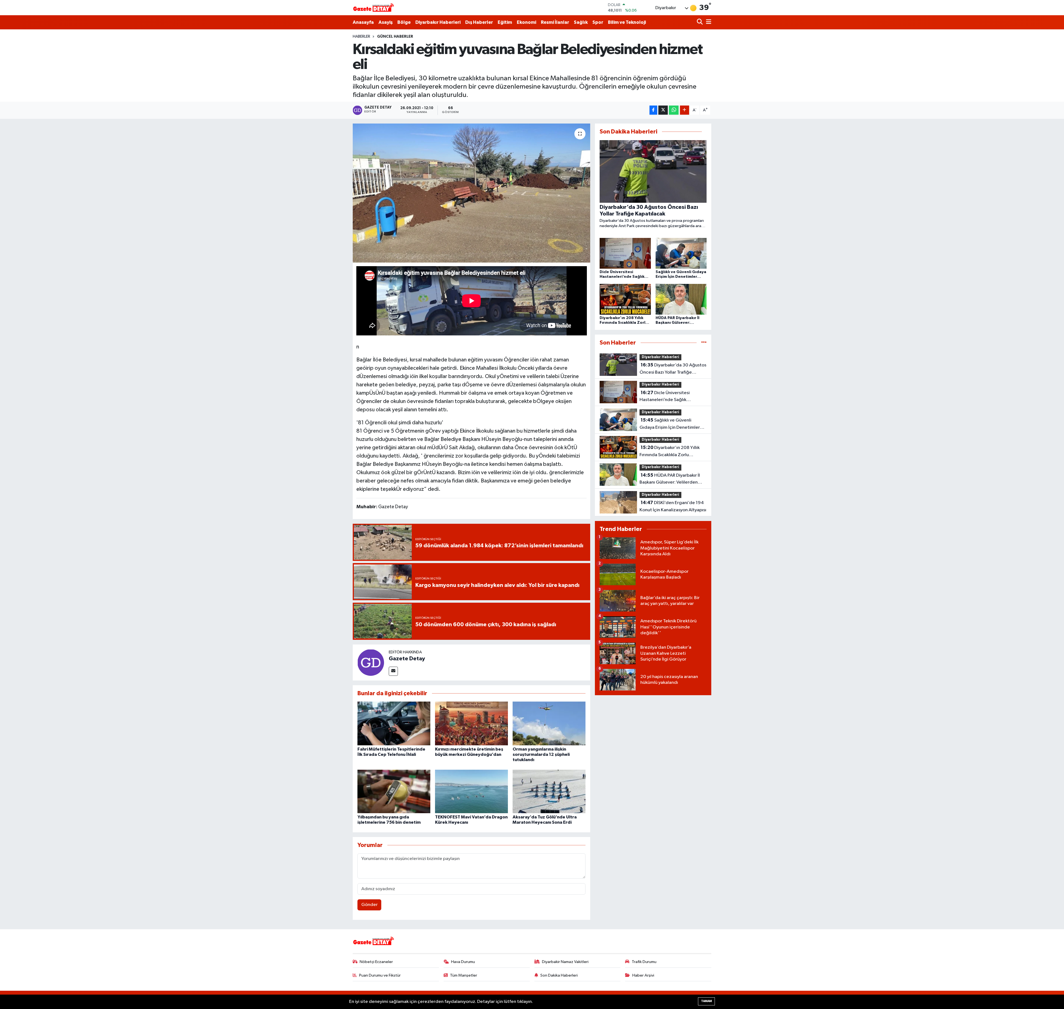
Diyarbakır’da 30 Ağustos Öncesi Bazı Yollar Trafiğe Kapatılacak (673, 369)
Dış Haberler (479, 22)
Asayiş (385, 22)
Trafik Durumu (644, 962)
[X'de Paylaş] (663, 110)
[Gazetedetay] (373, 7)
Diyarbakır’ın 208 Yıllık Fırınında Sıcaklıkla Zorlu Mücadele (670, 451)
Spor (597, 22)
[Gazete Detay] (370, 662)
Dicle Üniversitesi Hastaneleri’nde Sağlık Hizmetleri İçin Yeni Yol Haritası (671, 397)
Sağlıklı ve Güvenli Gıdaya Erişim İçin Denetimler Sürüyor (670, 424)
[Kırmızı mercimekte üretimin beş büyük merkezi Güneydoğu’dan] (471, 723)
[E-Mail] (393, 671)
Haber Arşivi (643, 975)
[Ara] (700, 22)
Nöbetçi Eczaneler (376, 962)
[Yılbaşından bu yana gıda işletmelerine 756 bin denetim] (393, 791)
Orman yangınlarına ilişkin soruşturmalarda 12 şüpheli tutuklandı (541, 754)
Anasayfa (363, 22)
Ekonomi (526, 22)
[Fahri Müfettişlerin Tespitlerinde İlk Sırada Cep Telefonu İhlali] (393, 723)
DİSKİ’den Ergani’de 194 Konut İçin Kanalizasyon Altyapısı (673, 506)
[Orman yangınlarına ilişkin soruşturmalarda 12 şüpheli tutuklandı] (549, 723)
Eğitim (505, 22)
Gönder (369, 904)
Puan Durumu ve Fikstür (380, 975)
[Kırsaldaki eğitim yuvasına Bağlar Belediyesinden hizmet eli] (471, 193)
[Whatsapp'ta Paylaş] (674, 110)
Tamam (706, 1001)
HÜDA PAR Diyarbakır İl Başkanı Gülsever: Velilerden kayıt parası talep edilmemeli (670, 479)
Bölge (404, 22)
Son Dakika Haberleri (559, 975)
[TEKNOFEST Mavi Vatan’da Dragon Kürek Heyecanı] (471, 791)
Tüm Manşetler (463, 975)
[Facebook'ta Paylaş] (653, 110)
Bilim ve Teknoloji (627, 22)
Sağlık (581, 22)
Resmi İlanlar (555, 22)
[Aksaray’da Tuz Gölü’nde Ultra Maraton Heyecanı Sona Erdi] (549, 791)
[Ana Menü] (708, 22)
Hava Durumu (463, 962)
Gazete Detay (407, 658)
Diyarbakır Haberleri (438, 22)
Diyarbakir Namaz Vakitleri (565, 962)
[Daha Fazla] (684, 110)
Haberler (361, 36)
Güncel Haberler (395, 36)
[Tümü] (704, 342)
